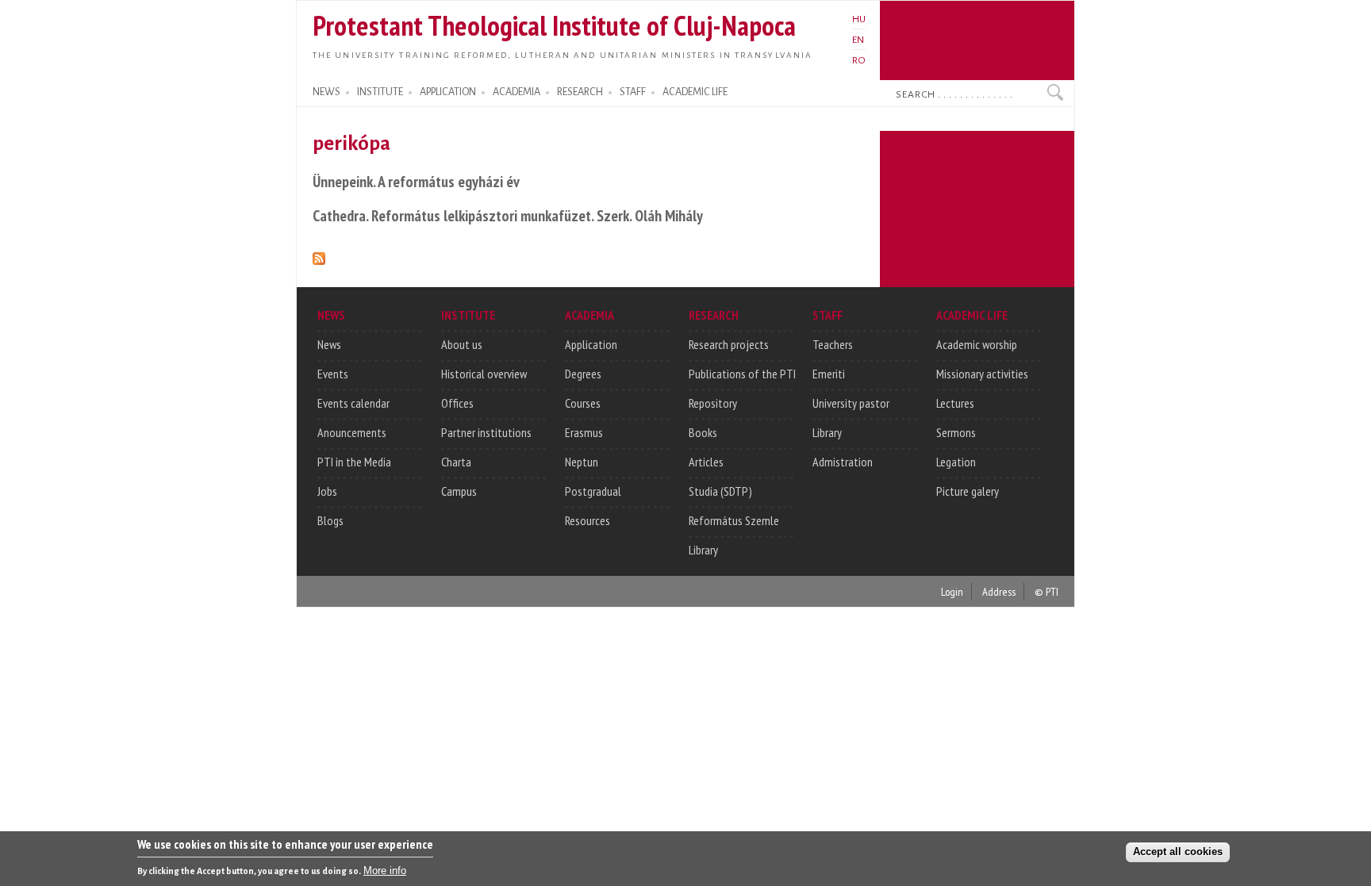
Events (332, 374)
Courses (583, 403)
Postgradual (593, 491)
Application (591, 344)
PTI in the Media (354, 462)
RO (859, 60)
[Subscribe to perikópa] (319, 255)
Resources (587, 520)
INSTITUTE (380, 92)
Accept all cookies (1178, 851)
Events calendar (353, 403)
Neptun (581, 462)
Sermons (956, 432)
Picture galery (967, 491)
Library (703, 550)
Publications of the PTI (742, 374)
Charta (456, 462)
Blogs (330, 520)
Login (952, 591)
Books (703, 432)
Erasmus (584, 432)
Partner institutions (486, 432)
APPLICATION (448, 92)
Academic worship (976, 344)
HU (859, 19)
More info (384, 870)
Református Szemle (734, 520)
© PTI (1046, 591)
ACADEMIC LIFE (695, 92)
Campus (459, 491)
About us (461, 344)
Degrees (583, 374)
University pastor (850, 403)
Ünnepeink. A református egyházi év (416, 181)
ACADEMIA (516, 92)
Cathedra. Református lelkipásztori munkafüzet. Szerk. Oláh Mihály (508, 215)
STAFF (633, 92)
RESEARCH (580, 92)
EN (858, 39)
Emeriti (828, 374)
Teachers (832, 344)
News (329, 344)
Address (999, 591)
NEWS (326, 92)
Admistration (842, 462)
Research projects (729, 344)
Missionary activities (982, 374)
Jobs (327, 491)
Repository (713, 403)
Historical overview (484, 374)
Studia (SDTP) (720, 491)
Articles (706, 462)
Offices (457, 403)
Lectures (955, 403)
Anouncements (351, 432)
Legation (956, 462)
